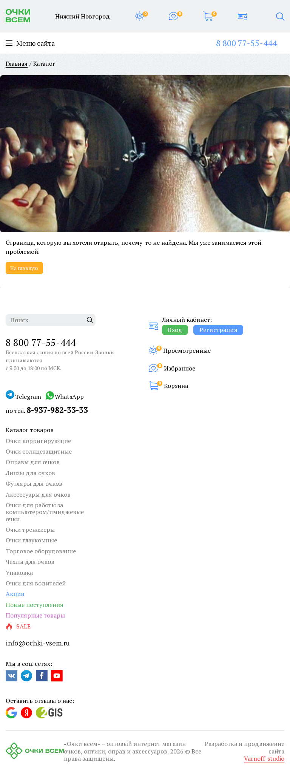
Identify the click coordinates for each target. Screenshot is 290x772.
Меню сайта (35, 43)
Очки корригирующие (38, 440)
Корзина (176, 385)
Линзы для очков (30, 472)
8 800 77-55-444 (246, 42)
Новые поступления (34, 604)
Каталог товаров (30, 429)
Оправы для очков (33, 462)
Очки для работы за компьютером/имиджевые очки (45, 512)
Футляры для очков (34, 483)
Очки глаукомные (31, 540)
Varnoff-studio (264, 758)
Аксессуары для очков (38, 494)
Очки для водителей (36, 583)
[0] (139, 16)
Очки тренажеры (30, 529)
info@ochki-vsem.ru (38, 642)
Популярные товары (35, 615)
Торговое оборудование (41, 551)
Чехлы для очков (30, 561)
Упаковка (19, 572)
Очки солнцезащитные (39, 451)
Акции (15, 593)
